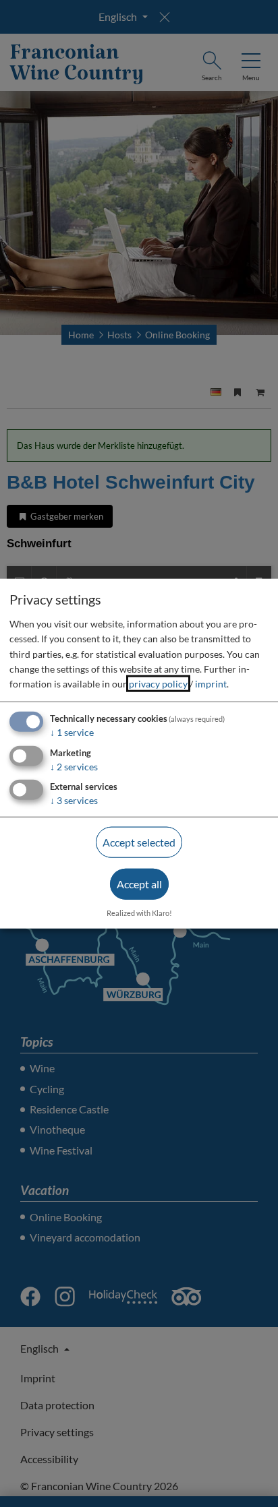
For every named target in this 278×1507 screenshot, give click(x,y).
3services (74, 800)
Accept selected (139, 842)
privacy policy (158, 683)
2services (74, 766)
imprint (211, 683)
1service (72, 731)
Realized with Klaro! (139, 912)
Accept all (139, 884)
